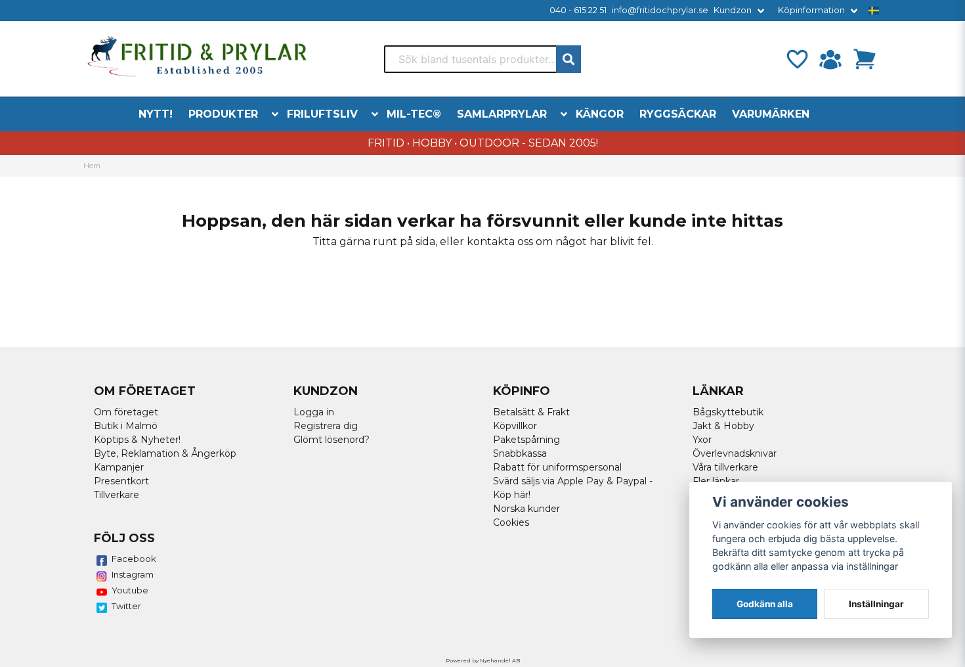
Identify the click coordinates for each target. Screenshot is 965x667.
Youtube (130, 590)
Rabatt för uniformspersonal (557, 467)
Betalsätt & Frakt (531, 412)
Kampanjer (119, 467)
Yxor (702, 440)
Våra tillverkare (725, 467)
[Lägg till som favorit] (796, 59)
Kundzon (733, 10)
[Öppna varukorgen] (864, 59)
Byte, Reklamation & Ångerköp (165, 453)
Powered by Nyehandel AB (483, 660)
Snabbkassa (520, 453)
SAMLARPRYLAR (502, 114)
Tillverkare (116, 495)
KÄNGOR (600, 114)
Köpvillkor (515, 426)
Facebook (134, 558)
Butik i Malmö (126, 426)
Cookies (511, 522)
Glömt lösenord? (331, 440)
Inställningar (876, 604)
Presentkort (121, 481)
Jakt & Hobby (723, 426)
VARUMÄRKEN (770, 114)
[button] (874, 10)
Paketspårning (526, 440)
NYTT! (156, 114)
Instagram (133, 574)
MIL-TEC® (414, 114)
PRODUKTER (223, 114)
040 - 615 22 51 (578, 10)
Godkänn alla (765, 604)
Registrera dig (325, 426)
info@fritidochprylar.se (660, 10)
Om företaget (126, 412)
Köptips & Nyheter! (137, 440)
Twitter (126, 606)
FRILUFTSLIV (322, 114)
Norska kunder (526, 509)
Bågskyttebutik (728, 412)
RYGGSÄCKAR (677, 114)
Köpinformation (811, 10)
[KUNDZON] (830, 59)
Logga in (313, 412)
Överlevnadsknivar (735, 453)
